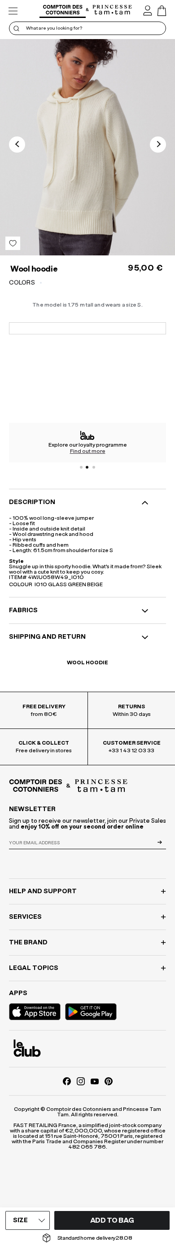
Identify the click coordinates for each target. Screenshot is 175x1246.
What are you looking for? (54, 28)
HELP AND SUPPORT (43, 891)
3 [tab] (93, 467)
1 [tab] (81, 467)
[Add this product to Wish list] (12, 243)
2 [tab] (87, 467)
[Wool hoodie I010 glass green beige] (87, 147)
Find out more (87, 451)
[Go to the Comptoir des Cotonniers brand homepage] (62, 11)
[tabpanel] (87, 442)
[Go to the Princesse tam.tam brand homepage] (112, 10)
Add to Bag (112, 1220)
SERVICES (25, 917)
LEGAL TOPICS (33, 968)
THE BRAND (28, 942)
